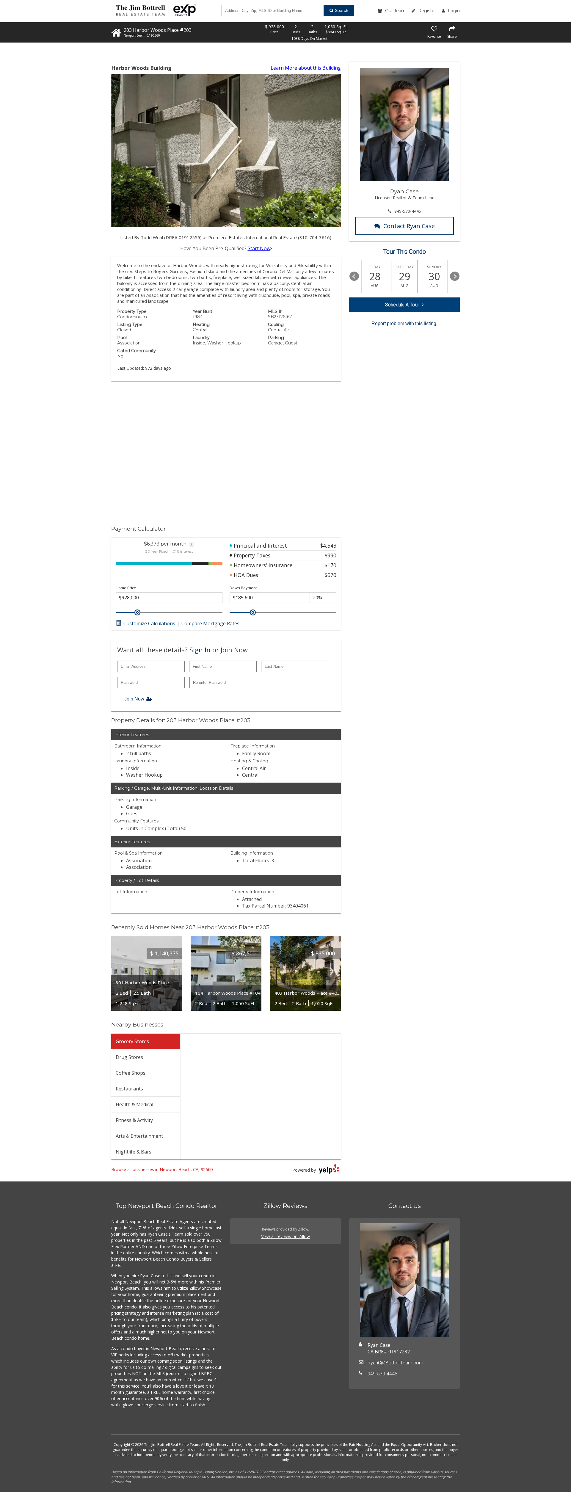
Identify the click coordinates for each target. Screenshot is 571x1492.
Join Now (134, 698)
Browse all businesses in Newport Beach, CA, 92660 (162, 1169)
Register (427, 10)
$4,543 (328, 545)
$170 (330, 565)
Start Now (259, 248)
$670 (330, 575)
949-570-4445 (407, 211)
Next (454, 276)
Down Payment (243, 587)
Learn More (306, 68)
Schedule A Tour (402, 305)
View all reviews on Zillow (285, 1236)
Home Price (126, 587)
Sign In (200, 649)
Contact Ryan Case (409, 226)
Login (454, 10)
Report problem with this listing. (404, 323)
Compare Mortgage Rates (210, 623)
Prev (354, 276)
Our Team (395, 10)
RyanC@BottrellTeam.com (395, 1363)
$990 (330, 555)
